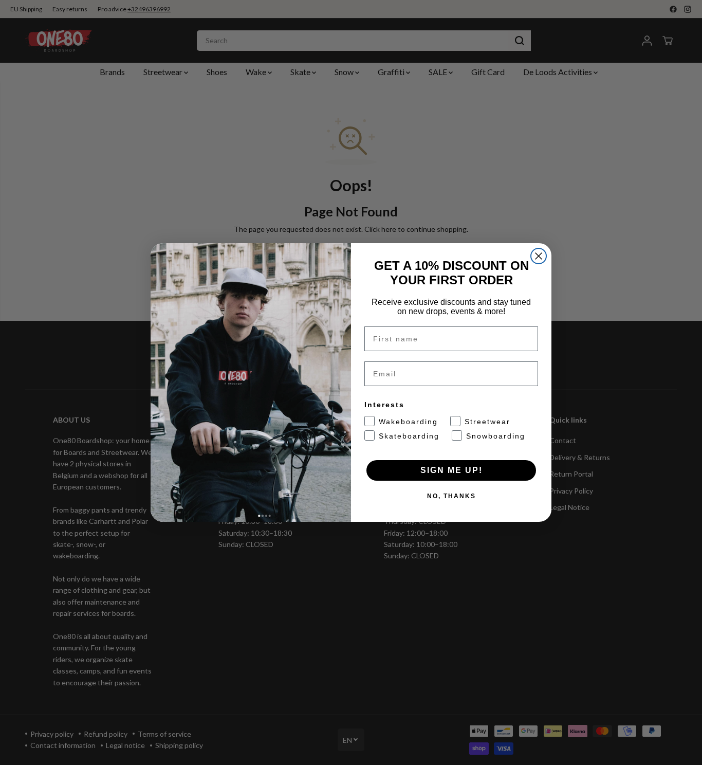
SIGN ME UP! (451, 470)
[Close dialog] (538, 256)
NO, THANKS (451, 496)
